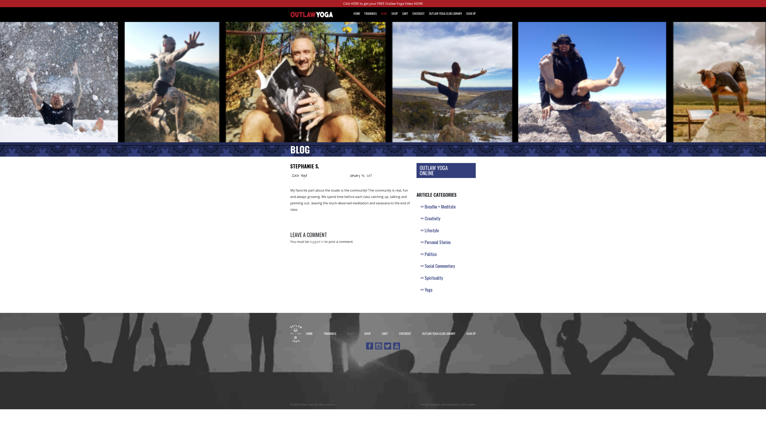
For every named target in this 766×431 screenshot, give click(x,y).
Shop (394, 13)
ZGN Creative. (468, 404)
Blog (384, 13)
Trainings (370, 13)
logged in (317, 241)
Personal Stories (438, 242)
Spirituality (434, 278)
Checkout (418, 13)
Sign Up (471, 13)
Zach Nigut (299, 175)
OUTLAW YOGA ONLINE (434, 170)
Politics (431, 254)
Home (356, 13)
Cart (405, 13)
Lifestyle (432, 230)
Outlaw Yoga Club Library (445, 13)
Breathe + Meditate (440, 206)
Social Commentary (440, 266)
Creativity (432, 218)
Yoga (428, 289)
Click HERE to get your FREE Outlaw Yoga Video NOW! (383, 3)
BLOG (300, 149)
